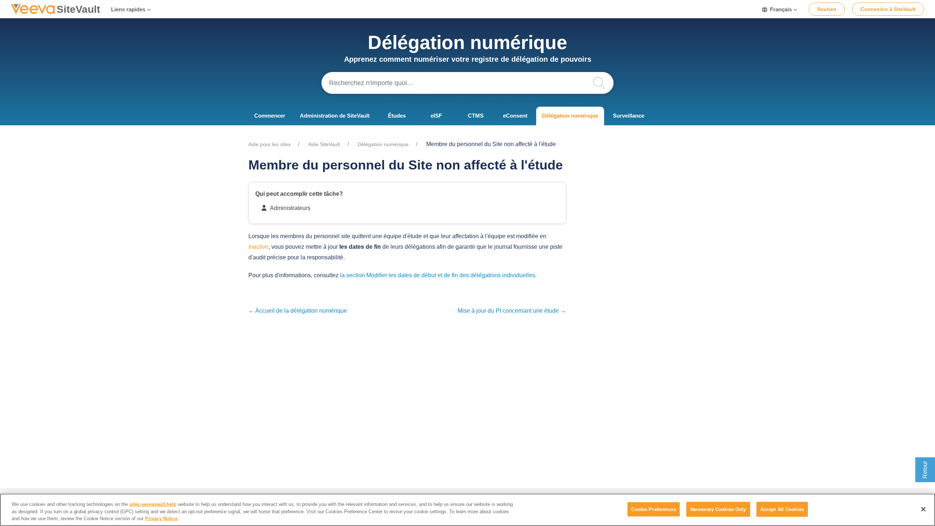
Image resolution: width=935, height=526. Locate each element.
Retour (925, 470)
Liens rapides (128, 9)
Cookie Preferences (653, 509)
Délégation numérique (570, 116)
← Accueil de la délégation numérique (297, 311)
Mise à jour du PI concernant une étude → (512, 311)
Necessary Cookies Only (718, 509)
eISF (436, 116)
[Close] (923, 509)
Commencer (269, 116)
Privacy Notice (161, 518)
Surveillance (628, 116)
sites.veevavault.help (152, 504)
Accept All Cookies (782, 509)
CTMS (476, 116)
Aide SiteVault (324, 144)
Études (397, 116)
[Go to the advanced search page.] (603, 83)
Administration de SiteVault (335, 116)
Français (781, 9)
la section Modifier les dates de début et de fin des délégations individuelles (437, 275)
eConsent (515, 116)
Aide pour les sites (269, 144)
